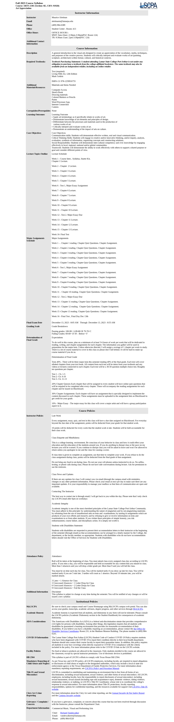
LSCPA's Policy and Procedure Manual (102, 668)
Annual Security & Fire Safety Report (128, 693)
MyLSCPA (138, 609)
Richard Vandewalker (69, 713)
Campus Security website (69, 695)
